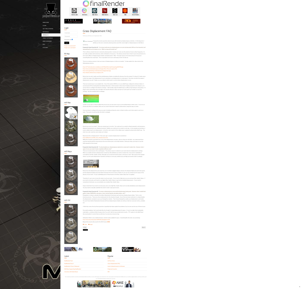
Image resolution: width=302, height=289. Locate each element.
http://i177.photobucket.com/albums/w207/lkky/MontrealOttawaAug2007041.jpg (103, 67)
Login (44, 25)
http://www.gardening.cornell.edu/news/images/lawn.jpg (97, 70)
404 (108, 271)
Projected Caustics (112, 269)
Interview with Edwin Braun (71, 271)
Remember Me (67, 39)
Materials (46, 31)
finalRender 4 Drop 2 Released (71, 266)
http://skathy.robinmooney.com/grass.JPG (93, 72)
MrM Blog (46, 35)
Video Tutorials (48, 38)
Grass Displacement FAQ (114, 263)
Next (143, 227)
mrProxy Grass (111, 260)
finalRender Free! (68, 260)
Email (91, 224)
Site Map (45, 47)
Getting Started (48, 28)
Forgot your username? (70, 47)
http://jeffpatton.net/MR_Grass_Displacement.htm (95, 137)
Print (85, 224)
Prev (85, 227)
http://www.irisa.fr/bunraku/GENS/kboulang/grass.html (96, 219)
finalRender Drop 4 (69, 263)
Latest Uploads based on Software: (116, 266)
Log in (66, 43)
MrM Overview (47, 41)
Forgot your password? (70, 45)
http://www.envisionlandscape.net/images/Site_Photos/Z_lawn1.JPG (100, 68)
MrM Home (46, 22)
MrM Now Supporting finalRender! (72, 269)
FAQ (44, 44)
